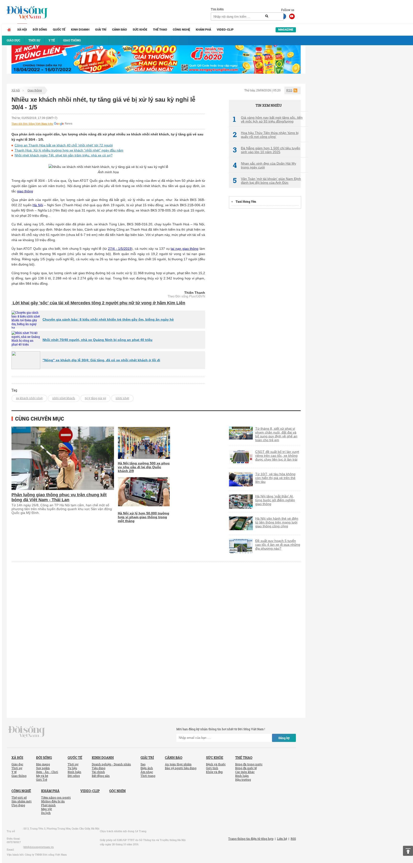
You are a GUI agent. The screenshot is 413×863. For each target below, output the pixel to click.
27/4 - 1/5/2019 (119, 249)
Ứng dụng (18, 805)
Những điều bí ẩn (53, 801)
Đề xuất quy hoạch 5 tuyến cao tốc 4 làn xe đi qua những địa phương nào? (277, 544)
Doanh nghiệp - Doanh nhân (111, 764)
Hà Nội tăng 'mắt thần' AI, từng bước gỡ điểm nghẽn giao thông (275, 500)
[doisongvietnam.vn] (26, 731)
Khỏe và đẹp (214, 772)
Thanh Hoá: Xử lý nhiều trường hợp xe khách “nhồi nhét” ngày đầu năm (69, 150)
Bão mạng (43, 764)
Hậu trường (243, 779)
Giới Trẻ (41, 779)
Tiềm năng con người (56, 797)
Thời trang (148, 776)
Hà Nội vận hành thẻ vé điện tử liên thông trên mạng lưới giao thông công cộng (276, 522)
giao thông (25, 191)
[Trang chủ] (9, 29)
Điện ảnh (147, 768)
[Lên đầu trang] (408, 851)
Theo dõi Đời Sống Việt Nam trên (32, 123)
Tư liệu (72, 768)
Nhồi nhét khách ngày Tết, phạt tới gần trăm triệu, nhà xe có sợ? (64, 155)
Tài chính (98, 772)
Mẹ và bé (42, 776)
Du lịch (46, 813)
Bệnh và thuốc (216, 764)
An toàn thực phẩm (178, 764)
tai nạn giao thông (184, 249)
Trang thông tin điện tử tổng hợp (250, 839)
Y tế (13, 772)
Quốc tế (59, 29)
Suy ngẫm (43, 768)
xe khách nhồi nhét (29, 398)
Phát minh (48, 805)
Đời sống (40, 29)
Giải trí (100, 29)
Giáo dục (17, 764)
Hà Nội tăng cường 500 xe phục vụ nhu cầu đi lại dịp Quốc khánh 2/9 (144, 467)
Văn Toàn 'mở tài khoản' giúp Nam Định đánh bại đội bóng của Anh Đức (267, 180)
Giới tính (212, 768)
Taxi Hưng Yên (246, 201)
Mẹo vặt (46, 809)
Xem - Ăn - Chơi (47, 772)
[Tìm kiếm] (267, 16)
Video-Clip (225, 29)
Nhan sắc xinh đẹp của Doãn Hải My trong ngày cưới (264, 165)
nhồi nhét (122, 398)
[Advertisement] (265, 285)
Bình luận (74, 772)
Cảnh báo (119, 29)
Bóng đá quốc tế (246, 768)
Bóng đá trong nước (248, 764)
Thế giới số (19, 797)
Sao (143, 764)
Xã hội (22, 29)
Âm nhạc (147, 772)
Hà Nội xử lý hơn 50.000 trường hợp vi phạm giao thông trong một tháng (143, 517)
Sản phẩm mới (21, 801)
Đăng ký (284, 738)
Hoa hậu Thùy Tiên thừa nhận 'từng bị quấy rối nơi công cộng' (266, 135)
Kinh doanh (80, 29)
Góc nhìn (117, 791)
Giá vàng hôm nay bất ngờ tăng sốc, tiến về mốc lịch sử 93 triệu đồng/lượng (268, 119)
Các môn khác (245, 772)
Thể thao (160, 29)
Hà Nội (38, 205)
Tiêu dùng (98, 768)
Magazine (285, 29)
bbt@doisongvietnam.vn (38, 847)
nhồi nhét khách (63, 398)
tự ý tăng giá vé (95, 398)
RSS (289, 90)
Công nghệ (181, 29)
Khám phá (203, 29)
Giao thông (34, 90)
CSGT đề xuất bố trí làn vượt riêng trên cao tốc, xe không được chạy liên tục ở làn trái (277, 455)
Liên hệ (282, 839)
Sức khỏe (140, 29)
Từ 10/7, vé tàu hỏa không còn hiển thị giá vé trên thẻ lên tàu (275, 478)
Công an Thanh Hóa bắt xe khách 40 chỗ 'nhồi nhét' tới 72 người (64, 145)
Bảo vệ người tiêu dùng (180, 768)
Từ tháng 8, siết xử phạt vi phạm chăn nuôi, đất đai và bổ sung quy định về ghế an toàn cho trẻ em (276, 434)
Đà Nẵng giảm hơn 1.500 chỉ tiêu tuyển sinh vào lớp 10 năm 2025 (266, 150)
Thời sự (16, 768)
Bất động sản (101, 776)
